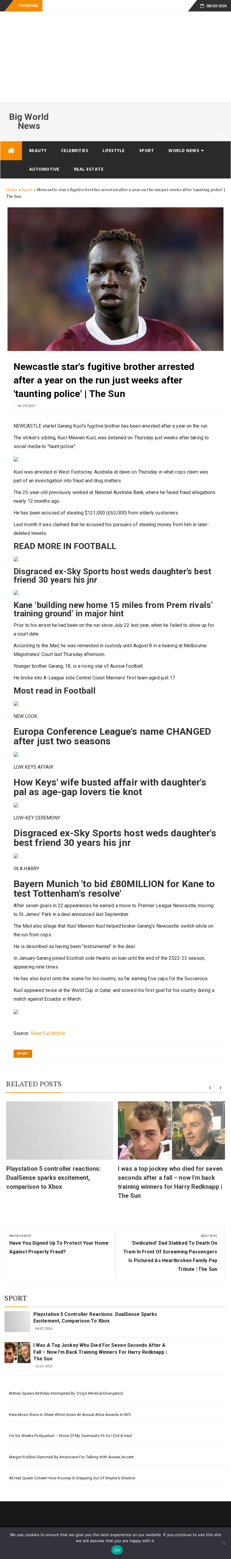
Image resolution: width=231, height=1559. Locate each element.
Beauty (38, 150)
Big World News (29, 121)
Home (11, 189)
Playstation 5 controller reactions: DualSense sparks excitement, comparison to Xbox (53, 1177)
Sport (146, 150)
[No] (223, 1543)
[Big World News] (11, 150)
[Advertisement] (115, 57)
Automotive (44, 169)
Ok (117, 1550)
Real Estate (89, 169)
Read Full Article (48, 1033)
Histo (50, 6)
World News (183, 150)
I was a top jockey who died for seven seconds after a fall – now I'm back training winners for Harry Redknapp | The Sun (100, 1352)
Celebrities (74, 150)
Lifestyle (114, 150)
